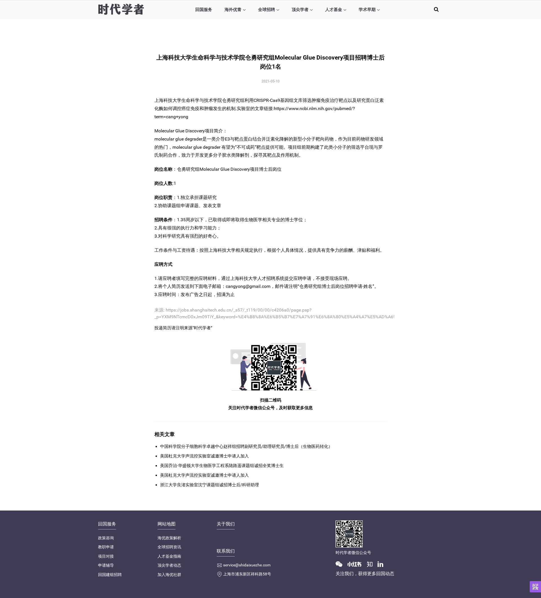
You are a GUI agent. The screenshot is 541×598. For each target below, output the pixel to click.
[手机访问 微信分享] (535, 586)
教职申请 (106, 547)
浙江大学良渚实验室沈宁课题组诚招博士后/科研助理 (209, 484)
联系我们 (226, 551)
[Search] (436, 9)
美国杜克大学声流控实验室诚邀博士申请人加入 (204, 456)
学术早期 (367, 9)
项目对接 (106, 556)
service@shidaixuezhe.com (246, 565)
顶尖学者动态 (169, 565)
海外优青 (233, 9)
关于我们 (226, 524)
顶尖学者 (300, 9)
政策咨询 (106, 538)
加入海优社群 (169, 574)
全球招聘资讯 (169, 547)
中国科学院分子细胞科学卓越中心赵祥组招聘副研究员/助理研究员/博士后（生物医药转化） (246, 446)
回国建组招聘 (110, 574)
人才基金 (333, 9)
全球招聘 (266, 9)
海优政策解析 (169, 538)
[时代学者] (121, 9)
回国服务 (203, 9)
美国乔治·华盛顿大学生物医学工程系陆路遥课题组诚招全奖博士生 (222, 465)
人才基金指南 (169, 556)
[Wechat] (341, 564)
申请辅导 (106, 565)
